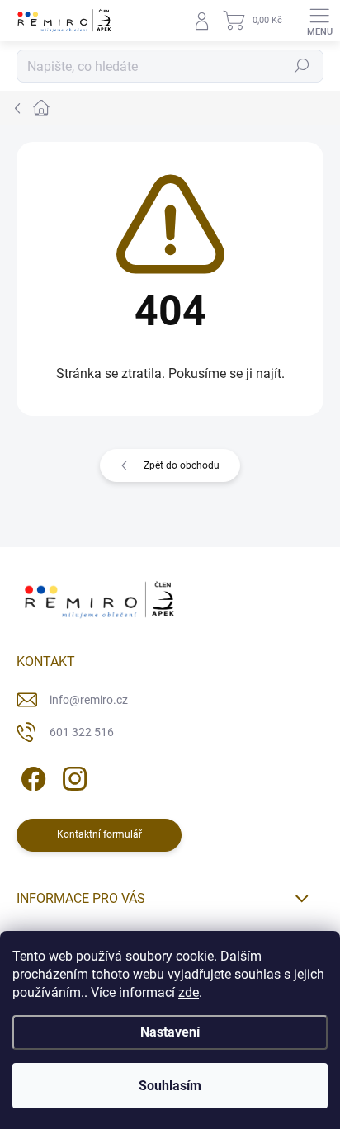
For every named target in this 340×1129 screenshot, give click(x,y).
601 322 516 (82, 732)
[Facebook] (31, 776)
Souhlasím (170, 1086)
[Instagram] (72, 776)
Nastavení (170, 1032)
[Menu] (319, 20)
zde (188, 992)
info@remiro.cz (89, 699)
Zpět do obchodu (182, 465)
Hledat (302, 66)
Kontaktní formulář (99, 834)
